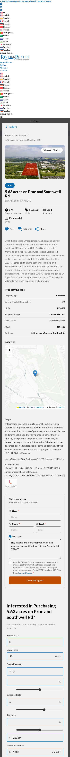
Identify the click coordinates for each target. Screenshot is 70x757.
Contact (3, 71)
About (3, 68)
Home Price (13, 635)
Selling (3, 65)
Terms (21, 573)
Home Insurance (15, 745)
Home (8, 135)
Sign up (3, 53)
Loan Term (12, 650)
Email (42, 524)
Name (15, 511)
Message (16, 536)
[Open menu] (1, 116)
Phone (16, 524)
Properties (5, 62)
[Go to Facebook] (1, 4)
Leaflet (22, 407)
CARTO (61, 407)
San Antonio (20, 135)
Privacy (28, 573)
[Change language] (2, 12)
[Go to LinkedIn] (1, 10)
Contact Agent (35, 580)
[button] (35, 373)
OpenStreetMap (36, 407)
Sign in (10, 53)
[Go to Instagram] (1, 7)
